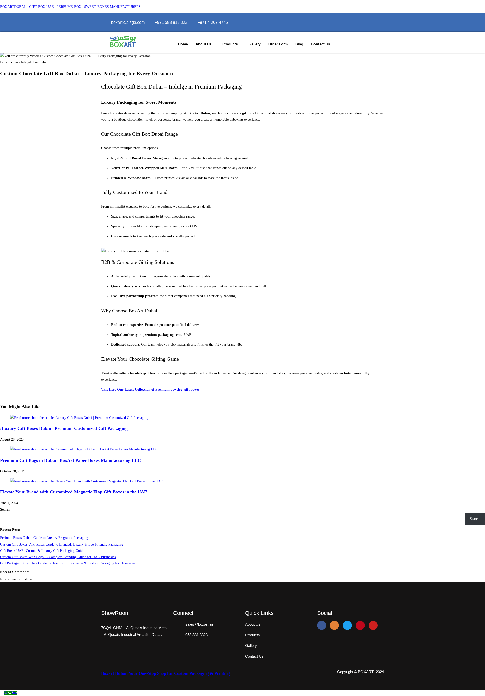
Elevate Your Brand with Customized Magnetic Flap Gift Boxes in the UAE (73, 491)
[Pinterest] (360, 625)
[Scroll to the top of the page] (1, 693)
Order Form (278, 44)
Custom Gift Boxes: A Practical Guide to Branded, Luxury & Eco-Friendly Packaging (61, 544)
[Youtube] (373, 625)
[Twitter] (374, 22)
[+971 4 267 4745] (212, 22)
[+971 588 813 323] (171, 22)
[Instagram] (368, 22)
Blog (299, 44)
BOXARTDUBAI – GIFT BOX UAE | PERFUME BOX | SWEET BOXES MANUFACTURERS (70, 7)
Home (183, 44)
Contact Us (320, 44)
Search (5, 509)
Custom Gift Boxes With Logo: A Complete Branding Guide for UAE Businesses (58, 557)
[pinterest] (379, 22)
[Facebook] (363, 22)
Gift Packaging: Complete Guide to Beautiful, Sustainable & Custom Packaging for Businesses (67, 563)
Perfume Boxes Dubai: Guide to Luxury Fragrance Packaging (44, 538)
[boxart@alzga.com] (128, 22)
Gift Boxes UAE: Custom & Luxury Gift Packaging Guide (42, 551)
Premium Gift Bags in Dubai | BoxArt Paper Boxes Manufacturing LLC (70, 460)
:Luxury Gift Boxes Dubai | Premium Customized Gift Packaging (64, 428)
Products (230, 44)
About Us (204, 44)
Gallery (255, 44)
